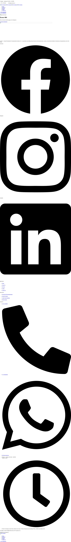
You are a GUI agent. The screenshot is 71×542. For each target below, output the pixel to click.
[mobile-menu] (0, 534)
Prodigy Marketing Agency (13, 532)
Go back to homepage (3, 21)
